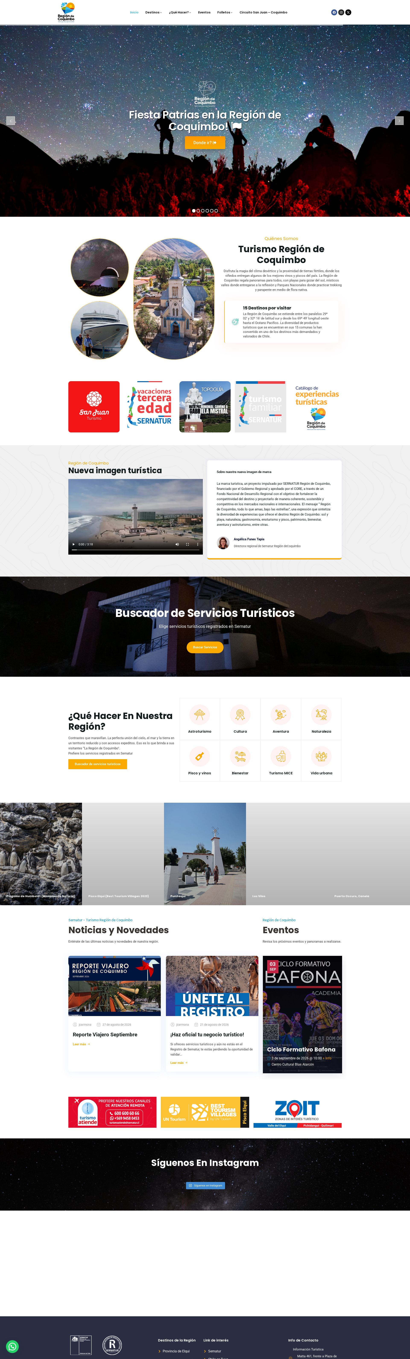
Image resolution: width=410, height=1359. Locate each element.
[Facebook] (334, 12)
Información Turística (308, 1349)
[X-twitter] (348, 12)
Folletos (223, 12)
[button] (12, 1346)
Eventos (204, 12)
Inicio (134, 12)
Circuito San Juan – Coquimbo (263, 12)
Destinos (152, 12)
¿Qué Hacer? (179, 12)
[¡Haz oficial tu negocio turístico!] (212, 986)
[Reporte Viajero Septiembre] (114, 986)
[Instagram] (341, 12)
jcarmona (85, 1024)
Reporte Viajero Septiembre (105, 1035)
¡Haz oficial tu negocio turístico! (207, 1035)
